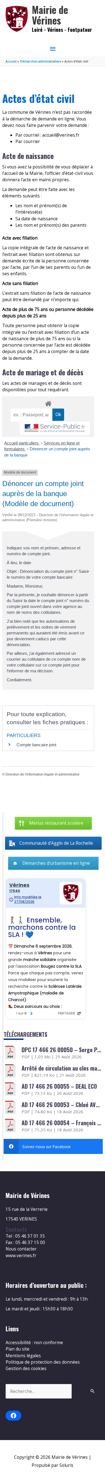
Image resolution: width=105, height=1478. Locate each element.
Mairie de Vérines (50, 15)
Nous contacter (21, 1249)
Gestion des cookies (26, 1368)
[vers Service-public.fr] (55, 428)
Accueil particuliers (22, 443)
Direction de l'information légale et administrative (43, 774)
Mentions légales (23, 1356)
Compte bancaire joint (36, 744)
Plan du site (17, 1349)
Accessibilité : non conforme (34, 1342)
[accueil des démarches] (48, 402)
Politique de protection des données (43, 1362)
